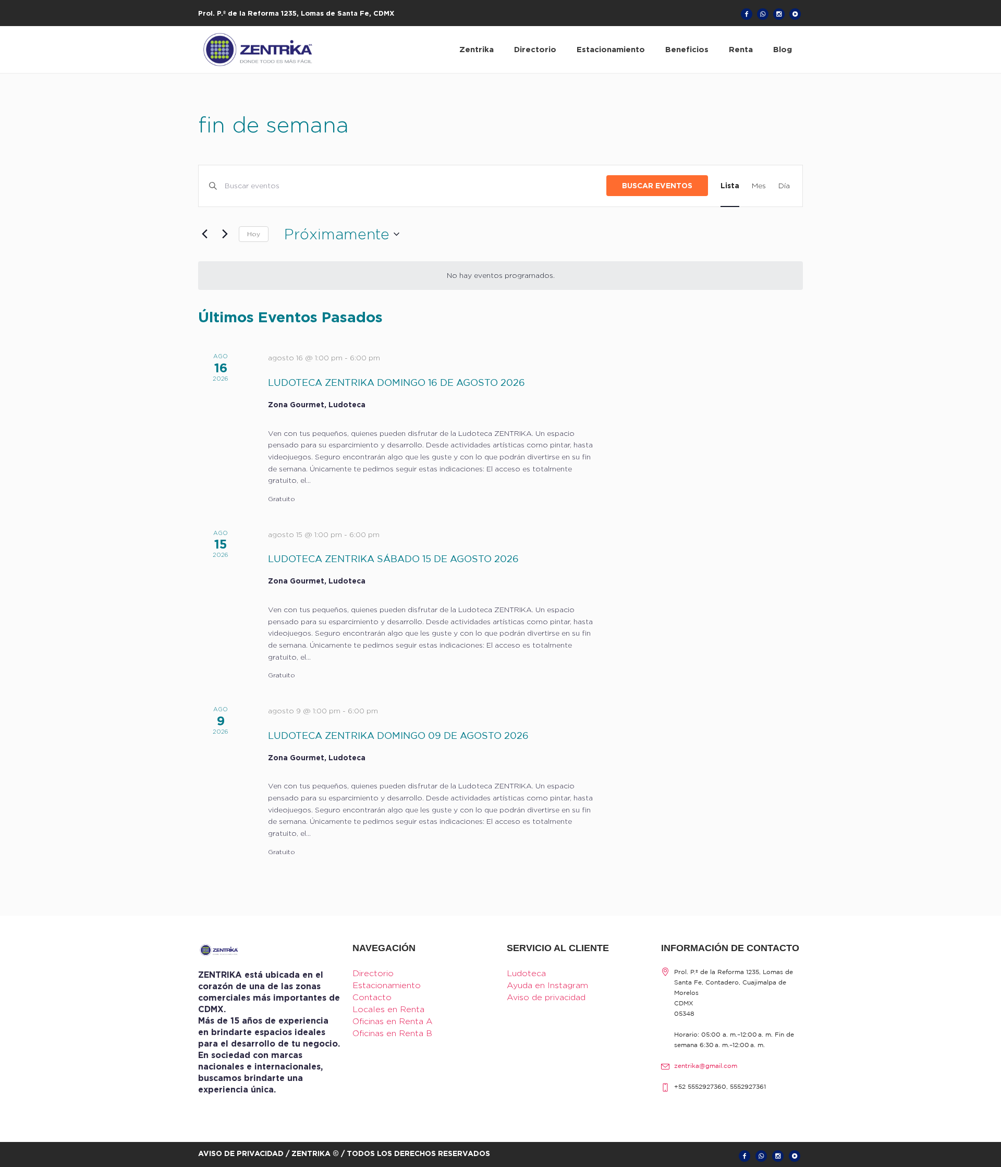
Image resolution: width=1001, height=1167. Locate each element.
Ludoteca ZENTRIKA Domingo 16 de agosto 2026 (396, 383)
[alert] (500, 275)
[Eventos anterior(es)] (204, 234)
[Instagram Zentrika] (779, 14)
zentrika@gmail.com (705, 1066)
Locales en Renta (388, 1009)
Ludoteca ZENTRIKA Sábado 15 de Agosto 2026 (393, 559)
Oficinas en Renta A (392, 1021)
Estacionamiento (386, 985)
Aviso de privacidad (546, 997)
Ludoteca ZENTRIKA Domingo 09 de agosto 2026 (398, 736)
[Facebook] (746, 14)
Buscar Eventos (657, 185)
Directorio (373, 973)
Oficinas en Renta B (392, 1033)
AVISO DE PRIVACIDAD (241, 1153)
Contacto (372, 997)
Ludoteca (526, 973)
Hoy (253, 233)
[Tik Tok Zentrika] (795, 14)
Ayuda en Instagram (547, 985)
